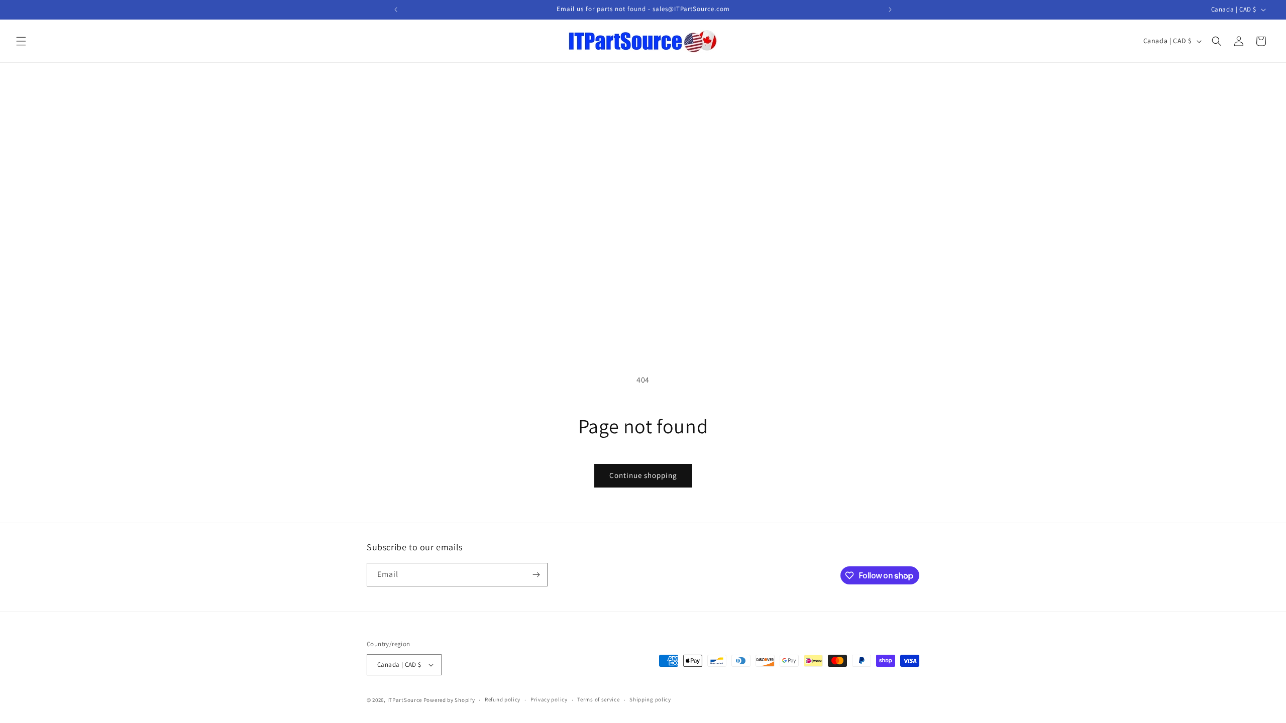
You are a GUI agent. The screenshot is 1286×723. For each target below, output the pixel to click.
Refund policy (502, 699)
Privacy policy (549, 699)
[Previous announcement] (396, 9)
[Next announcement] (890, 9)
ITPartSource (404, 699)
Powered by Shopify (449, 699)
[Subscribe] (536, 574)
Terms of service (598, 699)
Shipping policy (650, 699)
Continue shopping (643, 475)
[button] (21, 41)
